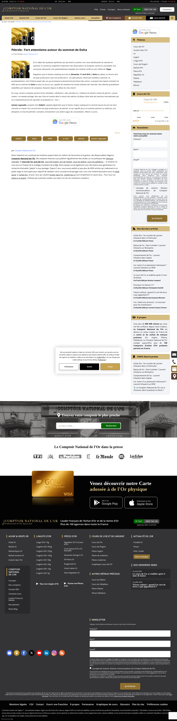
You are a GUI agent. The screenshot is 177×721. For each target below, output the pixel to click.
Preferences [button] (102, 360)
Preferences (68, 367)
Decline (89, 367)
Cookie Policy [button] (101, 357)
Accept (110, 367)
